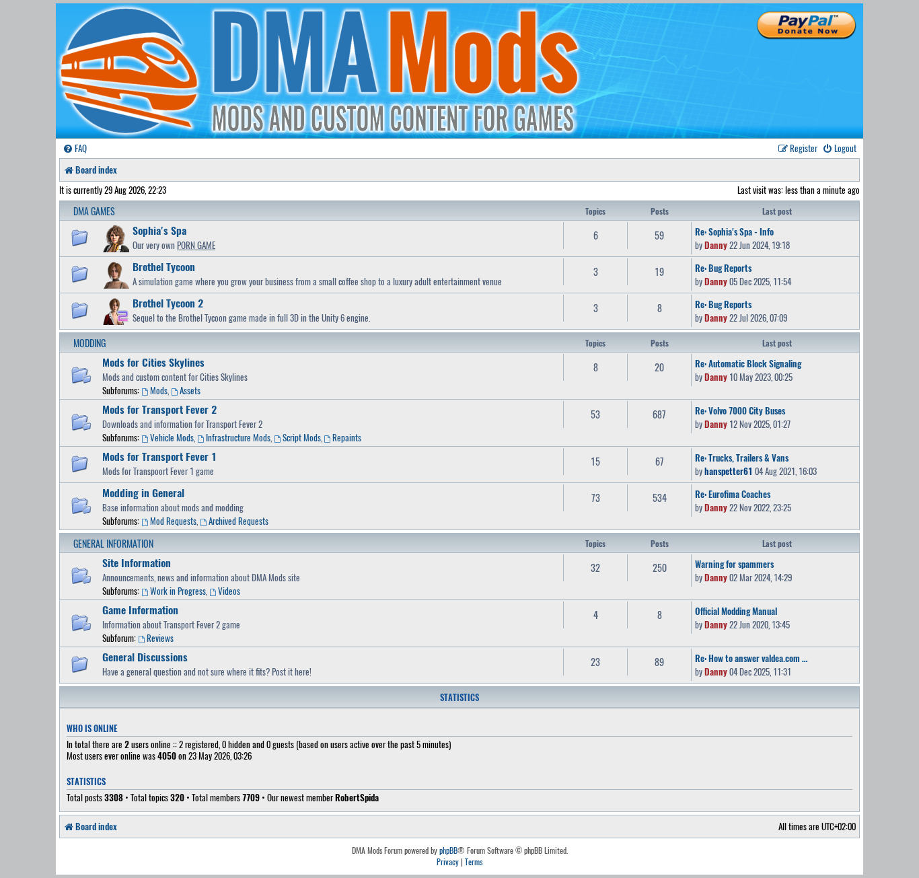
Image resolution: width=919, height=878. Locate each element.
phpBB (448, 850)
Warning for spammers (734, 564)
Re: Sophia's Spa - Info (734, 231)
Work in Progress (178, 590)
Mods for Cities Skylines (153, 362)
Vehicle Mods (172, 437)
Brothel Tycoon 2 (168, 303)
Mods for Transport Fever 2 (159, 409)
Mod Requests (173, 520)
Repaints (346, 437)
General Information (113, 543)
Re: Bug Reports (723, 268)
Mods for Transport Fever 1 (159, 456)
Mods (159, 390)
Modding (89, 343)
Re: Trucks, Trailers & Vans (741, 457)
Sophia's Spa (159, 230)
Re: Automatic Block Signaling (748, 363)
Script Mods (302, 437)
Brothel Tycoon (164, 266)
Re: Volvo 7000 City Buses (740, 410)
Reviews (160, 638)
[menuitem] (75, 148)
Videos (229, 590)
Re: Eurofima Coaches (732, 494)
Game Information (140, 609)
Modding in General (143, 492)
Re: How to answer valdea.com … (751, 658)
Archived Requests (238, 520)
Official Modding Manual (736, 611)
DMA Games (94, 211)
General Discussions (145, 657)
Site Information (136, 562)
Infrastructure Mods (238, 437)
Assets (190, 390)
